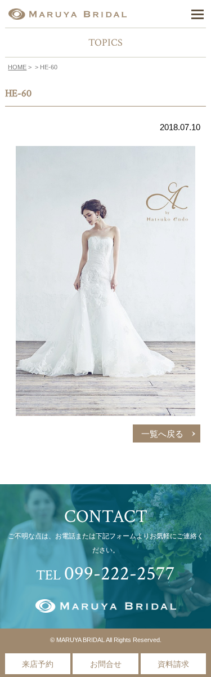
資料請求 (173, 664)
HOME (17, 67)
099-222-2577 (119, 573)
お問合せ (106, 664)
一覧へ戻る (162, 434)
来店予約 (37, 664)
